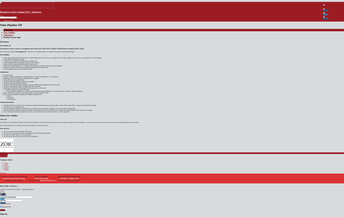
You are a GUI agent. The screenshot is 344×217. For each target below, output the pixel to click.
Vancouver (8, 35)
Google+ (6, 168)
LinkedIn (6, 169)
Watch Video (3, 156)
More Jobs (3, 172)
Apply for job (4, 155)
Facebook (6, 166)
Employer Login (8, 20)
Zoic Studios (9, 32)
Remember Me (6, 207)
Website (6, 163)
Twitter (6, 165)
